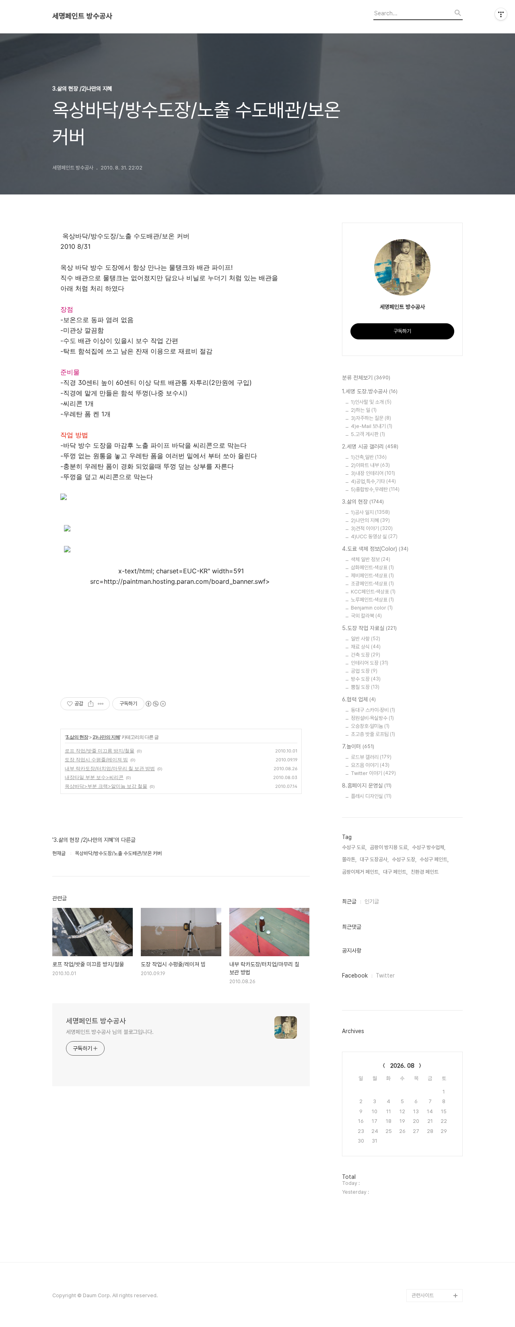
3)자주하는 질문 (371, 418)
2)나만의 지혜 (106, 737)
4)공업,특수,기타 (373, 481)
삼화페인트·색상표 (372, 567)
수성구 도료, (354, 847)
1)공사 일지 (370, 512)
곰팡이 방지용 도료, (389, 847)
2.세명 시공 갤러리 (370, 446)
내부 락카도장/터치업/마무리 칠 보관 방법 (110, 768)
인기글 (372, 901)
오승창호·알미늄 (370, 726)
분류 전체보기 (366, 377)
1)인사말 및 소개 (371, 402)
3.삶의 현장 (77, 737)
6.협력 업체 (359, 699)
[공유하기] (91, 704)
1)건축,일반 (369, 457)
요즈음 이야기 (370, 765)
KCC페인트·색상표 (373, 592)
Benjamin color (372, 608)
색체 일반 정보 (370, 559)
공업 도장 (364, 671)
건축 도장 (365, 655)
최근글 (349, 901)
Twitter (385, 975)
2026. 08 (402, 1065)
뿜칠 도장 (365, 687)
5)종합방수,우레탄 (375, 489)
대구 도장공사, (374, 859)
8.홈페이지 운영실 (366, 785)
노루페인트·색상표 (372, 600)
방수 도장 (366, 679)
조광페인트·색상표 (372, 584)
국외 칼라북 (366, 616)
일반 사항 (365, 639)
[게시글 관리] (101, 704)
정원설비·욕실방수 (372, 718)
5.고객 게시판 (368, 434)
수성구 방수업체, (428, 847)
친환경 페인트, (425, 872)
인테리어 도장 (369, 663)
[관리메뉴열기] (501, 14)
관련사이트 (423, 1295)
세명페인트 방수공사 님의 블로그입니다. (110, 1032)
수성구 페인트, (434, 859)
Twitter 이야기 (373, 773)
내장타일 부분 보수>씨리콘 (94, 777)
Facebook (355, 975)
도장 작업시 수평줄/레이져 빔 (96, 760)
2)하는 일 (364, 410)
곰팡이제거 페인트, (361, 872)
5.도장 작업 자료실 (369, 628)
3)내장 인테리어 (373, 473)
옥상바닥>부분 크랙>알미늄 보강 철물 (106, 786)
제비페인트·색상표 (372, 576)
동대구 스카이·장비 (373, 710)
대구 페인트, (395, 872)
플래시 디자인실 (371, 796)
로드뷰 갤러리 (371, 757)
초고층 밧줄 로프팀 (373, 734)
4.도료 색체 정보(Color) (375, 549)
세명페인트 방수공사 (82, 16)
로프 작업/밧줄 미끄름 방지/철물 (99, 751)
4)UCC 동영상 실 (374, 536)
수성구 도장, (404, 859)
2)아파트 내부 (370, 465)
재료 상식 (366, 647)
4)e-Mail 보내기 (371, 426)
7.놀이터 (358, 746)
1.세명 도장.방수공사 (370, 391)
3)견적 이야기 (372, 528)
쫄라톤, (349, 859)
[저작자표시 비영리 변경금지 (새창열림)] (155, 704)
